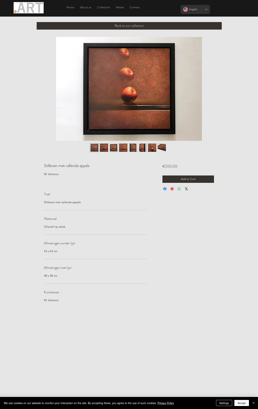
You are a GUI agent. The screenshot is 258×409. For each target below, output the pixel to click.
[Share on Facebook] (165, 189)
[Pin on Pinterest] (172, 189)
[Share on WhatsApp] (179, 189)
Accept (242, 403)
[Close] (253, 403)
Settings (224, 403)
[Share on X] (186, 189)
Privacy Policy (166, 403)
